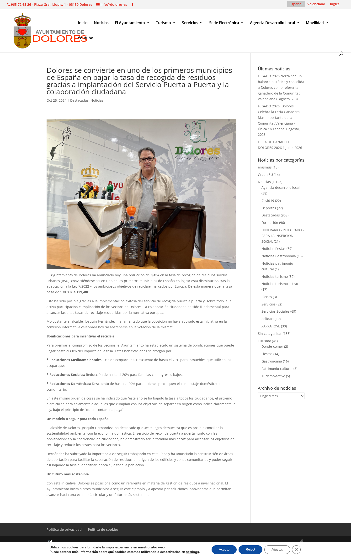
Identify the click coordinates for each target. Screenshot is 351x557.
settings (192, 552)
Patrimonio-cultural (276, 368)
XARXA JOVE (270, 326)
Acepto (224, 549)
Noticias (101, 23)
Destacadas (79, 100)
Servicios (190, 23)
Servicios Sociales (275, 311)
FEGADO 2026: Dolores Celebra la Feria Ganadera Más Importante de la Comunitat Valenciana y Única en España (279, 117)
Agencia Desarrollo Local (272, 23)
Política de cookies (103, 529)
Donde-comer (272, 346)
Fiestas (266, 354)
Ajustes (277, 549)
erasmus (265, 167)
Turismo (163, 23)
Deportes (268, 208)
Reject (250, 549)
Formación (269, 222)
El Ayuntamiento (130, 23)
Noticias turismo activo (279, 283)
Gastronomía (271, 361)
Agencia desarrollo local (280, 187)
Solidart (267, 318)
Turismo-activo (273, 376)
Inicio (83, 23)
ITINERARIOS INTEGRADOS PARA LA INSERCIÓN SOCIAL (282, 236)
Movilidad (315, 23)
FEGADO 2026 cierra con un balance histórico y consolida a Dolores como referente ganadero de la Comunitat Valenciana (281, 87)
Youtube (85, 38)
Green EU (265, 174)
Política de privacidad (64, 529)
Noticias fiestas (273, 248)
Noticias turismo (274, 276)
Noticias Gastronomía (278, 256)
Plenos (266, 296)
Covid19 (267, 200)
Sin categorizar (270, 333)
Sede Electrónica (224, 23)
